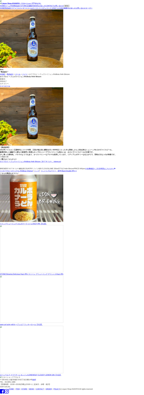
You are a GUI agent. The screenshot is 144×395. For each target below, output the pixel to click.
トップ (36, 171)
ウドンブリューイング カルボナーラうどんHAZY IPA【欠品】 (23, 224)
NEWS (31, 389)
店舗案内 (65, 8)
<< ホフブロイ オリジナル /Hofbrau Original (16, 171)
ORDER (49, 389)
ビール (7, 86)
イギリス (24, 8)
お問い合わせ (81, 8)
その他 (59, 8)
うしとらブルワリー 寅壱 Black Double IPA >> (59, 171)
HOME (2, 8)
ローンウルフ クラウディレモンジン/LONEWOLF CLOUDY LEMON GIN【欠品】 (30, 375)
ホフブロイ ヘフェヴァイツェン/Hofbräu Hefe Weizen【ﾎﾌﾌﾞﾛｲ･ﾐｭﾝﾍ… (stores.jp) (30, 161)
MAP (34, 380)
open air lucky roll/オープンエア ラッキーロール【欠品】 (21, 324)
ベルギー (32, 8)
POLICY (57, 389)
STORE (24, 389)
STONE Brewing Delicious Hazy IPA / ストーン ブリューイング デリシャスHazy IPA (31, 274)
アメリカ (16, 8)
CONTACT (40, 389)
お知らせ (72, 8)
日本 (53, 8)
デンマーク (46, 8)
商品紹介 (8, 8)
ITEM (18, 389)
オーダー (89, 8)
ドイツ (39, 8)
